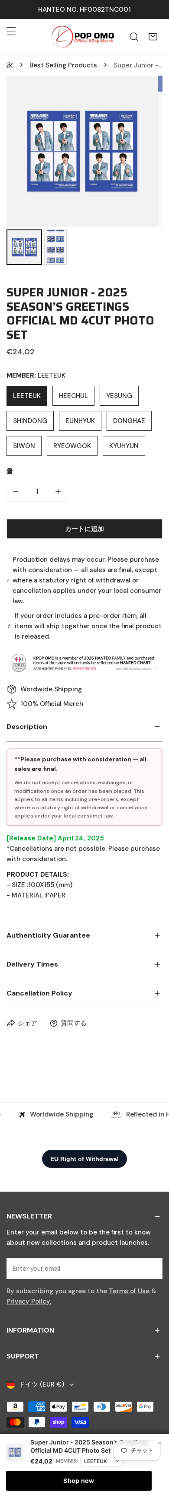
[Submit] (151, 1268)
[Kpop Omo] (82, 37)
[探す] (133, 36)
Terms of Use (129, 1291)
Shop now (78, 1480)
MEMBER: (67, 1461)
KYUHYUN (124, 446)
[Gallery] (84, 171)
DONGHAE (129, 421)
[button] (152, 36)
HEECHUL (73, 395)
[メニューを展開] (11, 31)
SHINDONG (30, 421)
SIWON (24, 446)
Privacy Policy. (28, 1301)
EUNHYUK (80, 421)
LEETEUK (27, 395)
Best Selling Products (63, 65)
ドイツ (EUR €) (41, 1384)
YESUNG (119, 395)
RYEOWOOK (72, 446)
